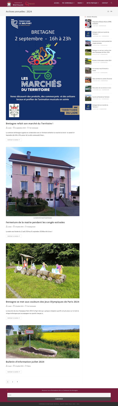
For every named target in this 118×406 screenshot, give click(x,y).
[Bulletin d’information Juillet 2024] (88, 61)
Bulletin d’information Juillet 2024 (25, 361)
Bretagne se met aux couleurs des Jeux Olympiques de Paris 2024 (42, 301)
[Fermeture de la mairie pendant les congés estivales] (88, 43)
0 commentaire (102, 25)
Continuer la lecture (14, 140)
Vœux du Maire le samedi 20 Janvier (102, 79)
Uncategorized (31, 227)
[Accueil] (108, 11)
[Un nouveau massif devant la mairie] (88, 70)
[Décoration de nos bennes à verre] (88, 89)
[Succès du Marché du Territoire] (88, 98)
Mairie (29, 366)
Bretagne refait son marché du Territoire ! (29, 123)
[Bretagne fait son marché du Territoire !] (88, 107)
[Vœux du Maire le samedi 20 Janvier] (88, 79)
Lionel (9, 128)
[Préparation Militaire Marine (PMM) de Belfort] (88, 23)
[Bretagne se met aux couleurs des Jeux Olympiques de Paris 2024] (88, 52)
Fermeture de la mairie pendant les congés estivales (35, 222)
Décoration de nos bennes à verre (101, 88)
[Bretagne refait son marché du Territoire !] (88, 34)
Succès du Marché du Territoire (100, 97)
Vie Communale (34, 128)
